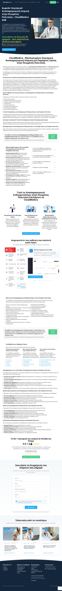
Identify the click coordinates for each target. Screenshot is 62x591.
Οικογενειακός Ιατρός (29, 364)
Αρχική (16, 2)
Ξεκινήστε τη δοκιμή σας (8, 49)
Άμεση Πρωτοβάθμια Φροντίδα (48, 360)
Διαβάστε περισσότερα (36, 276)
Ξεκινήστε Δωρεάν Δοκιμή (53, 136)
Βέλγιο (8, 362)
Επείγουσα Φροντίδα (45, 365)
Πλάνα (38, 2)
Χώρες (32, 568)
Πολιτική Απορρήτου (28, 502)
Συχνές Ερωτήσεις (21, 571)
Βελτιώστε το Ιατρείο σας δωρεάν (31, 233)
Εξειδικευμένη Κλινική (46, 364)
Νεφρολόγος (27, 361)
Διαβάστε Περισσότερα (9, 552)
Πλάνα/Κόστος (20, 568)
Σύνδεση (47, 2)
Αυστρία (9, 360)
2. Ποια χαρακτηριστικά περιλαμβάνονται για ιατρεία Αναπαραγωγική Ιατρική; (43, 156)
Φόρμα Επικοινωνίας (50, 567)
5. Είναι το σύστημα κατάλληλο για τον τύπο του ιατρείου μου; (42, 172)
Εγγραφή (53, 2)
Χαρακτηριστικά (23, 2)
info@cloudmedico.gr (51, 568)
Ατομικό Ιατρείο (44, 361)
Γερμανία (9, 365)
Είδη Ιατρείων (34, 569)
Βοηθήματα (20, 569)
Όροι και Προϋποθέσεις (8, 586)
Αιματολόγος (27, 362)
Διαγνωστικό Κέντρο (45, 362)
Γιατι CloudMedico (32, 2)
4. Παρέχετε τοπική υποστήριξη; (40, 167)
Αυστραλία (9, 361)
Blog (18, 572)
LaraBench (33, 580)
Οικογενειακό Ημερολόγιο (37, 575)
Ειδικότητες (34, 567)
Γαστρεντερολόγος (28, 360)
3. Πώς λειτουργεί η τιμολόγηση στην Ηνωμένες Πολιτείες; (41, 162)
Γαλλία (8, 364)
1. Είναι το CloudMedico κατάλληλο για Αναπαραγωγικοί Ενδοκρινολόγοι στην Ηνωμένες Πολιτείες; (42, 150)
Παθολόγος (26, 365)
